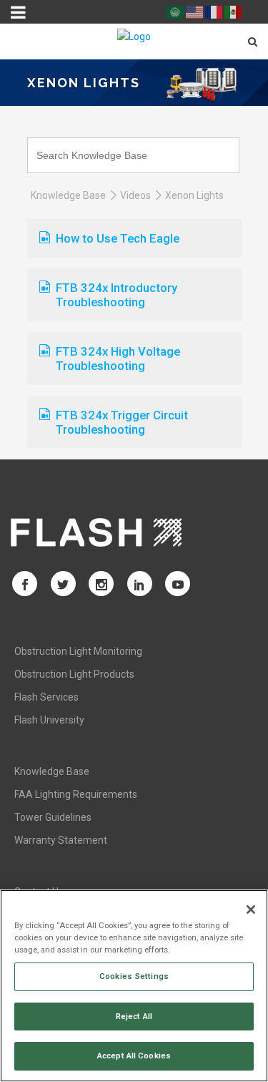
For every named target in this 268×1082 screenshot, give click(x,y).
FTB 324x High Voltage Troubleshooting (118, 358)
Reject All (134, 1016)
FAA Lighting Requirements (75, 794)
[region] (134, 986)
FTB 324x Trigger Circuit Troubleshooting (122, 422)
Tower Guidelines (52, 817)
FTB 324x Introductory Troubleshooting (116, 295)
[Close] (251, 909)
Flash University (49, 720)
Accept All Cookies (134, 1056)
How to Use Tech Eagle (117, 238)
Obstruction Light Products (74, 674)
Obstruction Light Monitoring (78, 651)
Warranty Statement (60, 840)
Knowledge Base (68, 195)
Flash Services (46, 697)
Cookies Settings (134, 976)
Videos (135, 195)
